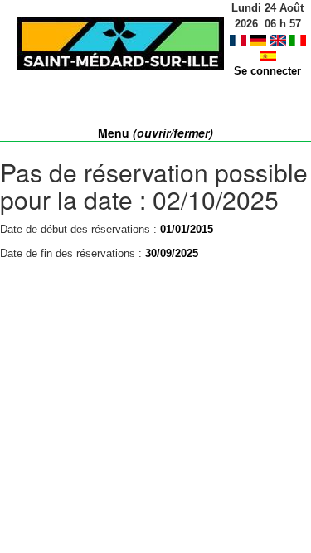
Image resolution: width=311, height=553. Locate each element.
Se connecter (267, 71)
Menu (155, 132)
